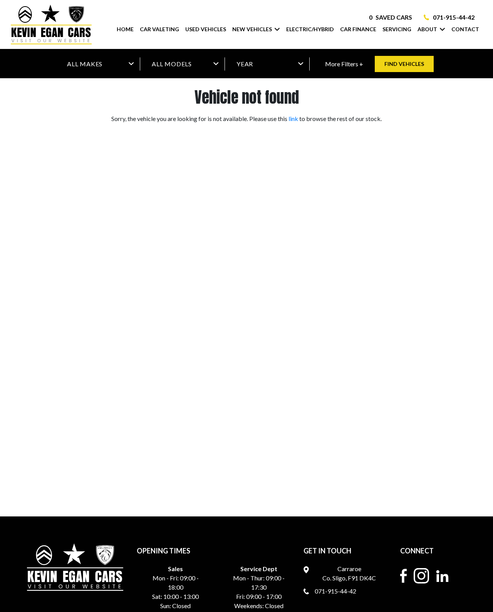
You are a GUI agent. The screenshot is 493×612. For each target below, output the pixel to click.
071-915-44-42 (454, 17)
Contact (465, 29)
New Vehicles (252, 29)
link (293, 118)
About (427, 29)
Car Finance (358, 29)
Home (125, 29)
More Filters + (344, 63)
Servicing (396, 29)
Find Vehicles (404, 64)
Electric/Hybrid (310, 29)
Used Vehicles (205, 29)
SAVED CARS (390, 17)
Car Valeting (159, 29)
